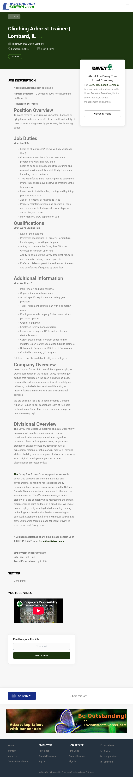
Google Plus (110, 756)
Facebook (109, 745)
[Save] (40, 36)
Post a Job (44, 751)
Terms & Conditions (18, 761)
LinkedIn (108, 761)
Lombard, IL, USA (20, 49)
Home (11, 745)
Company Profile (102, 113)
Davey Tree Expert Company (104, 84)
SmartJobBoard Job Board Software (78, 772)
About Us (12, 756)
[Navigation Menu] (127, 5)
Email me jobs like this (26, 639)
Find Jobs (74, 751)
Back (15, 16)
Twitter (107, 751)
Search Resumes (47, 756)
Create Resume (77, 756)
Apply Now (24, 696)
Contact (12, 751)
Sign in (42, 761)
